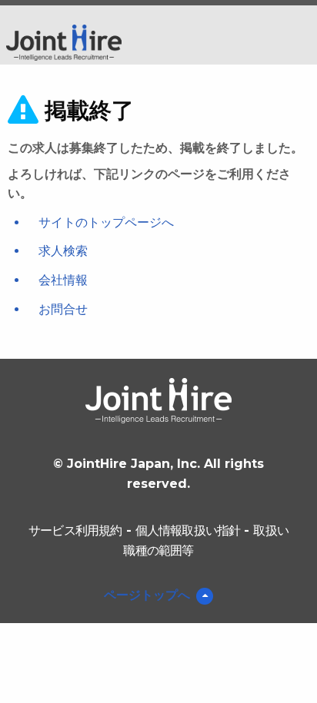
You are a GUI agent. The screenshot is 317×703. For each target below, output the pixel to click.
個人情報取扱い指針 (188, 530)
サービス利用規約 (75, 530)
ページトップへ (147, 595)
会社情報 (63, 280)
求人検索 (63, 251)
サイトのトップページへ (106, 222)
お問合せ (63, 309)
